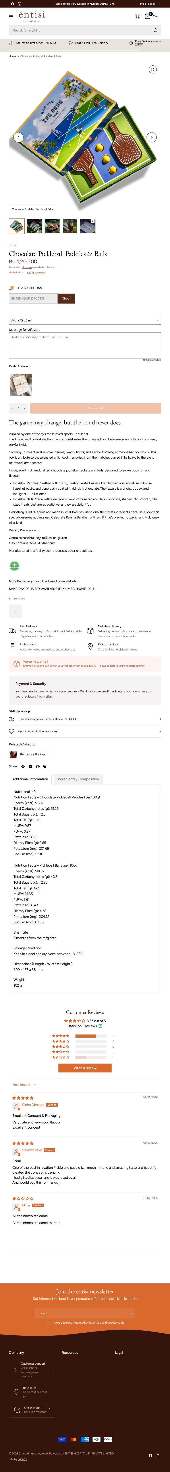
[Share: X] (30, 766)
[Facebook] (12, 3)
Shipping (27, 267)
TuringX (22, 1459)
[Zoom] (153, 69)
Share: (13, 766)
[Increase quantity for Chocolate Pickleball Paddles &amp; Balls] (24, 409)
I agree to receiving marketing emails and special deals (88, 1322)
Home (12, 56)
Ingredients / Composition (78, 779)
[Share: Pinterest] (38, 766)
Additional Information (30, 779)
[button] (61, 1036)
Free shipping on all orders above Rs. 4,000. (48, 719)
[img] (22, 1098)
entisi (12, 244)
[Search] (155, 30)
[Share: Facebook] (23, 766)
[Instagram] (19, 3)
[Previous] (18, 137)
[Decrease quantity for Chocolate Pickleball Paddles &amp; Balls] (12, 409)
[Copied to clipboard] (45, 766)
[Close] (156, 661)
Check (66, 298)
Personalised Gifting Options (37, 731)
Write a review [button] (85, 1068)
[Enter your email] (130, 1313)
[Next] (152, 137)
